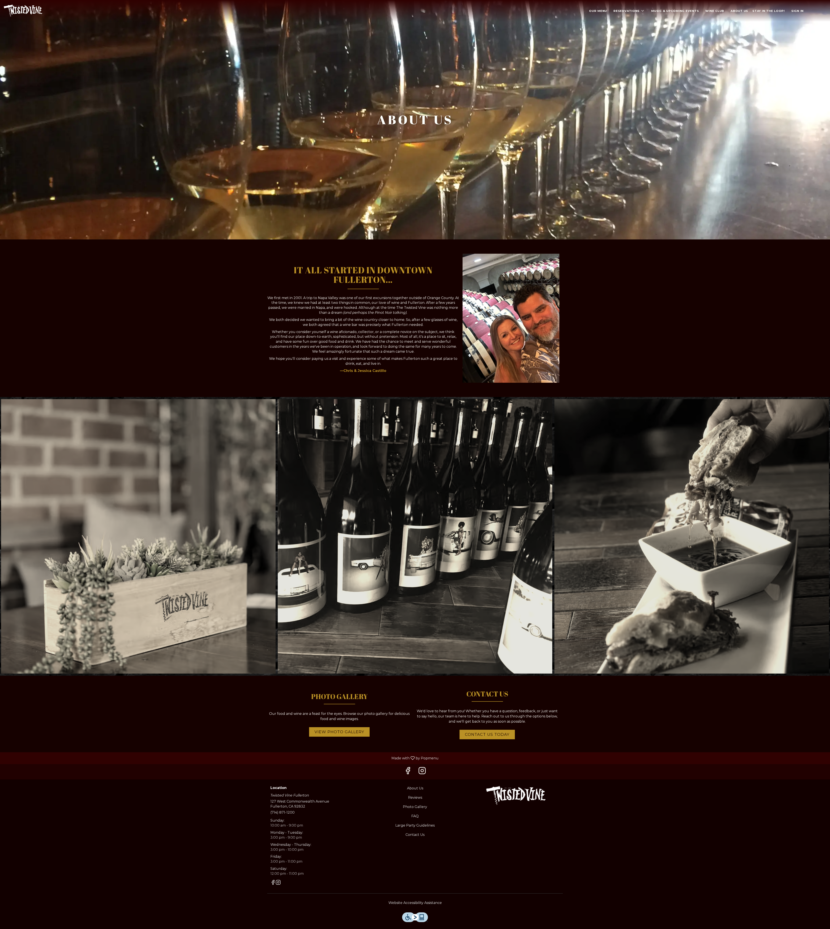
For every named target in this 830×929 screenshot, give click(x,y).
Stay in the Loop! (768, 11)
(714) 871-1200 (282, 812)
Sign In (797, 11)
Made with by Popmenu (221, 758)
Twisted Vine (515, 795)
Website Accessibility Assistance (415, 903)
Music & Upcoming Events (675, 11)
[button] (629, 10)
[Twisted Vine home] (22, 11)
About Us (739, 11)
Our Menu (598, 11)
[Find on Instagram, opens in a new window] (422, 771)
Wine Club (714, 11)
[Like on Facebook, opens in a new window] (408, 771)
